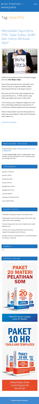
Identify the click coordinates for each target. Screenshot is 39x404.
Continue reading (9, 123)
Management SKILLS (8, 190)
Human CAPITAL (7, 183)
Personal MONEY (7, 193)
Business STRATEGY (8, 172)
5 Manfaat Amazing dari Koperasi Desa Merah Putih (17, 214)
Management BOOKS (8, 186)
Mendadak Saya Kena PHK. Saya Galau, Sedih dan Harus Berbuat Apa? (19, 36)
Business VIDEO (7, 175)
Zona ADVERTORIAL (8, 201)
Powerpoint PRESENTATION (10, 197)
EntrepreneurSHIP (7, 179)
